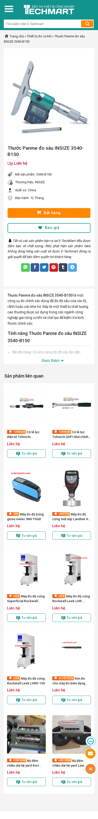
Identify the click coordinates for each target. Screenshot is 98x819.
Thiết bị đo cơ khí (39, 36)
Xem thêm (51, 360)
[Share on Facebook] (35, 267)
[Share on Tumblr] (63, 267)
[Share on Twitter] (44, 267)
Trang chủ (16, 36)
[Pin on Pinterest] (54, 267)
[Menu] (9, 8)
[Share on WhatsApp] (25, 267)
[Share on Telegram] (72, 267)
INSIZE (40, 182)
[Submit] (87, 23)
